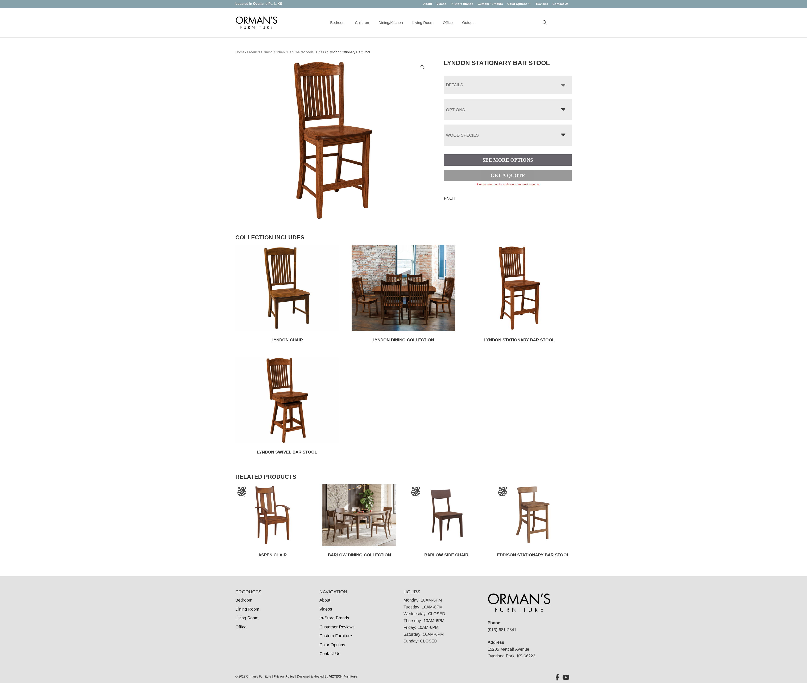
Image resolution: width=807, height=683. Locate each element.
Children (362, 23)
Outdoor (469, 23)
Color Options (517, 3)
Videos (441, 3)
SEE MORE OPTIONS (508, 160)
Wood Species (462, 135)
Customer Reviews (337, 627)
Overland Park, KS (267, 3)
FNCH (449, 198)
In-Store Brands (462, 3)
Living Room (422, 23)
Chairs (321, 52)
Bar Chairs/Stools (300, 52)
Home (239, 52)
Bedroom (337, 23)
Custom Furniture (490, 3)
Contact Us (560, 3)
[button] (422, 67)
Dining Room (247, 609)
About (427, 3)
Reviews (542, 3)
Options (455, 109)
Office (448, 23)
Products (253, 52)
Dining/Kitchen (390, 23)
